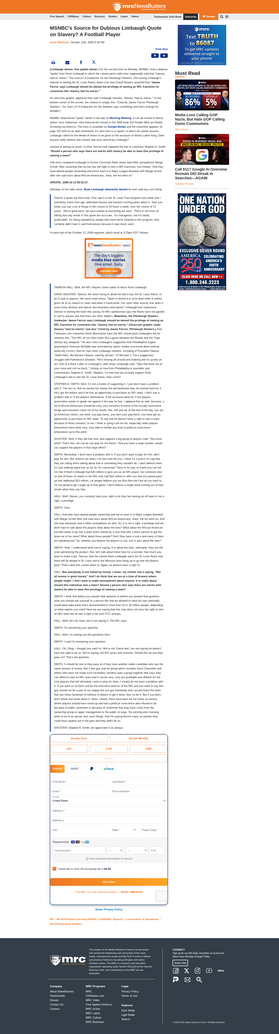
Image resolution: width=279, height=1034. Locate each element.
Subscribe (190, 16)
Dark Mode (175, 16)
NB (51, 919)
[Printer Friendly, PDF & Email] (67, 63)
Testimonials (161, 16)
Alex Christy (181, 129)
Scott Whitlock (59, 42)
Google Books (117, 126)
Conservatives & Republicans (142, 919)
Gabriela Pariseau (184, 183)
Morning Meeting (120, 118)
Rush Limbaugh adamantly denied (105, 189)
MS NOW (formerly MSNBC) (66, 924)
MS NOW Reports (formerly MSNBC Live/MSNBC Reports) (90, 919)
